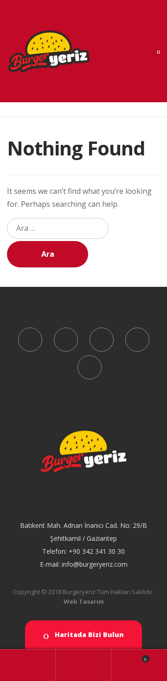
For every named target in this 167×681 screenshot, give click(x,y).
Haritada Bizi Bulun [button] (88, 634)
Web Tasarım (84, 601)
